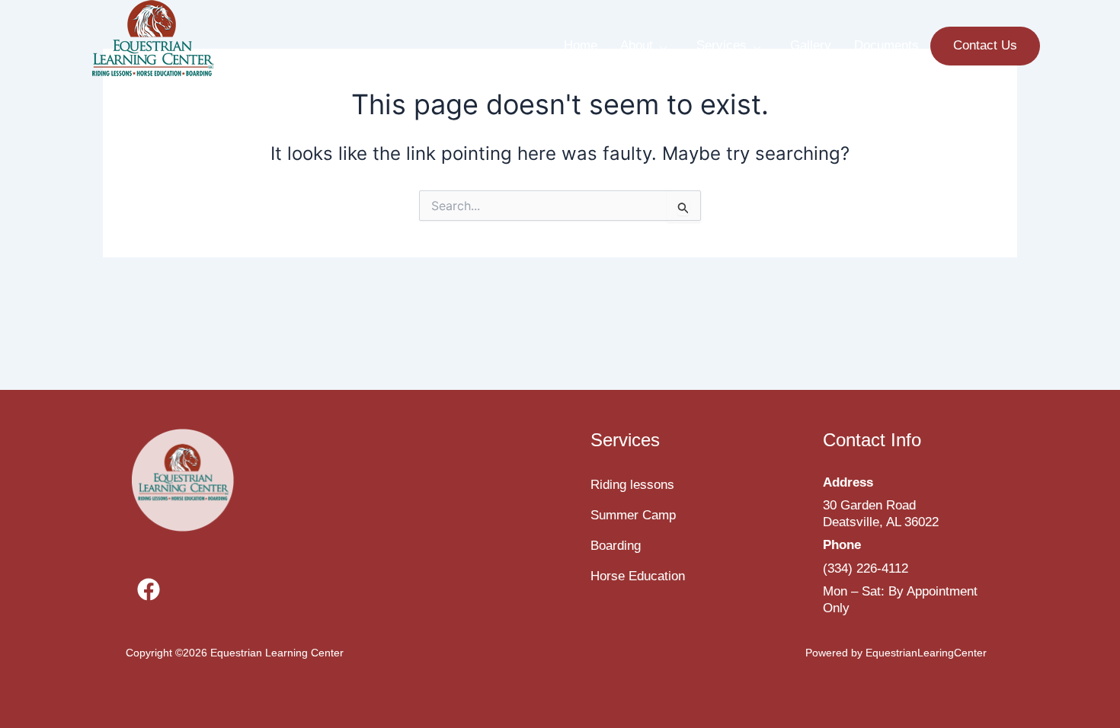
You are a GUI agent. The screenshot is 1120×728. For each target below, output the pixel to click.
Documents (886, 45)
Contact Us (985, 45)
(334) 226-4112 (865, 568)
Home (580, 45)
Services (721, 45)
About (636, 45)
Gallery (810, 45)
